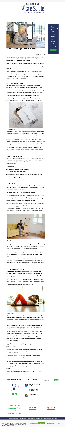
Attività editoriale (41, 14)
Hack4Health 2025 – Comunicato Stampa (34, 390)
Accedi (51, 1)
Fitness (19, 51)
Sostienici (33, 14)
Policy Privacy (60, 423)
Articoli (55, 14)
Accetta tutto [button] (41, 423)
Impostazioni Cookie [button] (33, 423)
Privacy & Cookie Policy (51, 423)
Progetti (22, 14)
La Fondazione (14, 14)
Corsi (28, 14)
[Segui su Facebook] (13, 394)
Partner (50, 14)
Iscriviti (55, 1)
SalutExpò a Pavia (33, 394)
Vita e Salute (9, 51)
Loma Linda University (32, 17)
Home (8, 14)
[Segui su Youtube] (15, 394)
